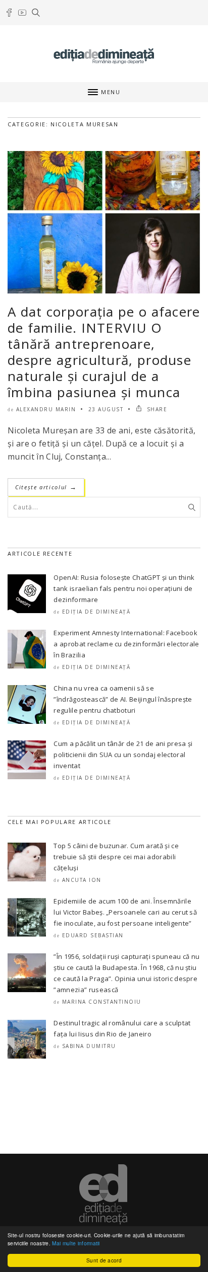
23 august (106, 409)
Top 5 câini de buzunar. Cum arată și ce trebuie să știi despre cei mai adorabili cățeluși (116, 856)
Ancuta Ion (81, 879)
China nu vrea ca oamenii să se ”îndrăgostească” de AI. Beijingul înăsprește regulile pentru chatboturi (123, 699)
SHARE (155, 409)
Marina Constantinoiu (101, 1001)
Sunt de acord (104, 1260)
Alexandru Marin (46, 409)
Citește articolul (46, 487)
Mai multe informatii (75, 1243)
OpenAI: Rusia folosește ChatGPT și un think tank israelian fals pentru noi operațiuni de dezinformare (124, 588)
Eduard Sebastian (93, 935)
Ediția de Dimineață (96, 611)
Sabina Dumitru (89, 1046)
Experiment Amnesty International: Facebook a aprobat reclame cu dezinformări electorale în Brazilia (126, 643)
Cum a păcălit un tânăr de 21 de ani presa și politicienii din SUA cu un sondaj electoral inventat (123, 754)
